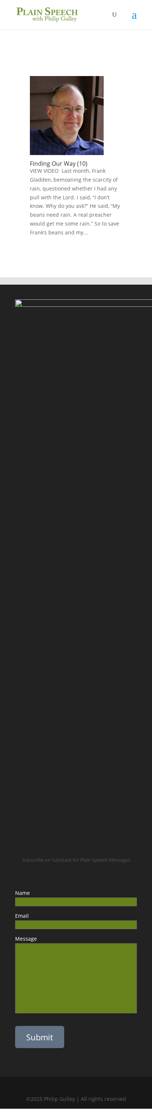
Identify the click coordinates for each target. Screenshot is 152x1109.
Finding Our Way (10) (58, 163)
